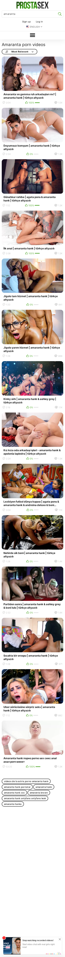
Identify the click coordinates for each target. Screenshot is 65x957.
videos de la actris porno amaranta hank (26, 781)
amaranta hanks (13, 804)
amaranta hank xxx (14, 792)
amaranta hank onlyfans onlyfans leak (25, 798)
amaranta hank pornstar (17, 787)
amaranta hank (44, 787)
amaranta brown (39, 792)
